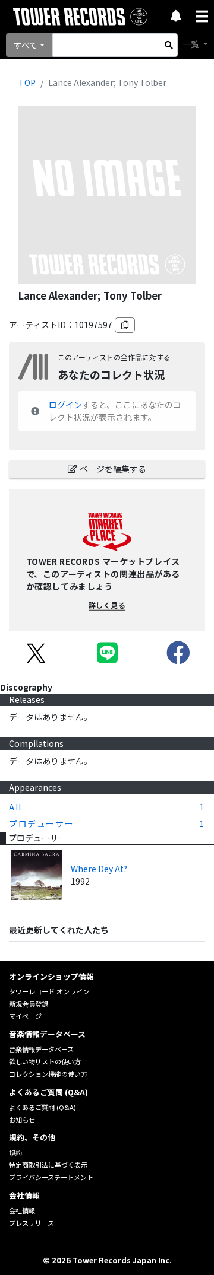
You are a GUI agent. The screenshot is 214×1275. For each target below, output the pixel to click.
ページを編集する (113, 469)
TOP (27, 82)
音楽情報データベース (41, 1049)
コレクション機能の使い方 (48, 1074)
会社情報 (22, 1210)
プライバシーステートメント (51, 1177)
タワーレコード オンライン (49, 991)
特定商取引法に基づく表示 (48, 1164)
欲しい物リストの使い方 (45, 1061)
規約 (15, 1153)
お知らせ (22, 1119)
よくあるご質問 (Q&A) (42, 1107)
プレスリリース (31, 1223)
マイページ (25, 1015)
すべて (25, 45)
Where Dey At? (99, 869)
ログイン (65, 405)
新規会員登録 (28, 1004)
